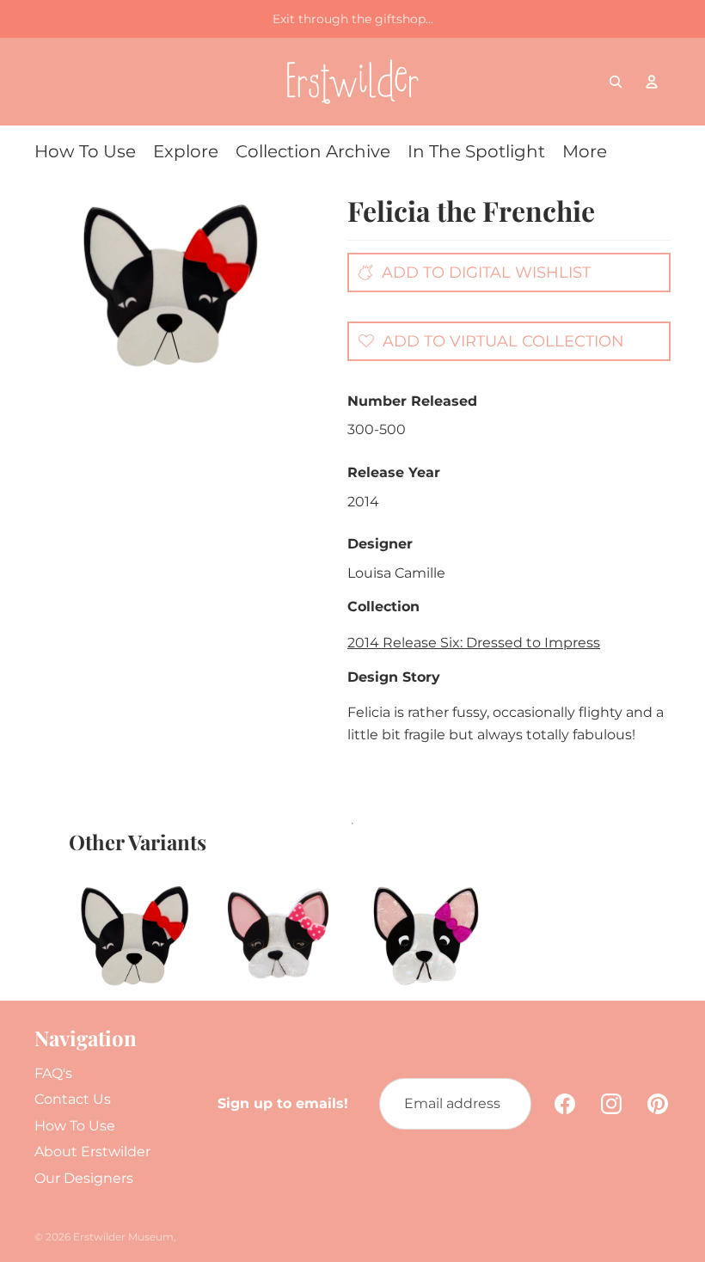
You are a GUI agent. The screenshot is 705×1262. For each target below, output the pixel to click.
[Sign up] (505, 1104)
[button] (487, 340)
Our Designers (83, 1178)
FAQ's (53, 1073)
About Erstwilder (92, 1151)
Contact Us (72, 1099)
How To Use (74, 1126)
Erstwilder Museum (123, 1236)
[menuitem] (85, 151)
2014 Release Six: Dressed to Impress (473, 642)
